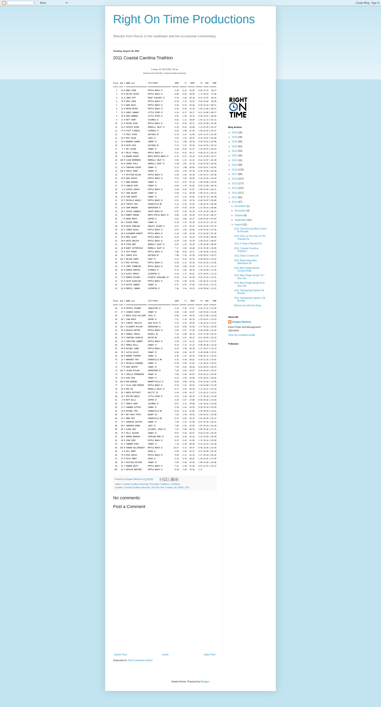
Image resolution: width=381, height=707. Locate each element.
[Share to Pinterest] (177, 479)
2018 (235, 169)
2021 (235, 155)
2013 (235, 192)
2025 (235, 137)
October (239, 215)
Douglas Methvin (241, 322)
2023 (235, 146)
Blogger (205, 681)
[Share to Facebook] (173, 479)
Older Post (209, 654)
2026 (235, 132)
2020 (235, 160)
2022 (235, 151)
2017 (235, 174)
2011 (235, 202)
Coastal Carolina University (135, 484)
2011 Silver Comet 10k (246, 255)
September (241, 220)
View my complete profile (241, 335)
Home (165, 654)
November (240, 210)
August (239, 224)
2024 (235, 141)
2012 (235, 197)
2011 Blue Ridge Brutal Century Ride (246, 269)
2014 (235, 188)
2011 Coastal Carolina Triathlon (246, 250)
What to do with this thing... (248, 305)
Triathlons (175, 484)
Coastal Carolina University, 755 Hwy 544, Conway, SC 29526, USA (156, 487)
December (240, 206)
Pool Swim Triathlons (159, 484)
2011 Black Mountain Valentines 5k (245, 262)
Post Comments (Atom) (140, 660)
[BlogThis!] (165, 479)
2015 (235, 183)
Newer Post (120, 654)
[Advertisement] (164, 623)
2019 (235, 164)
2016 (235, 178)
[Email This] (162, 479)
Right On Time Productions (184, 19)
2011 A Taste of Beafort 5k (248, 243)
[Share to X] (169, 479)
